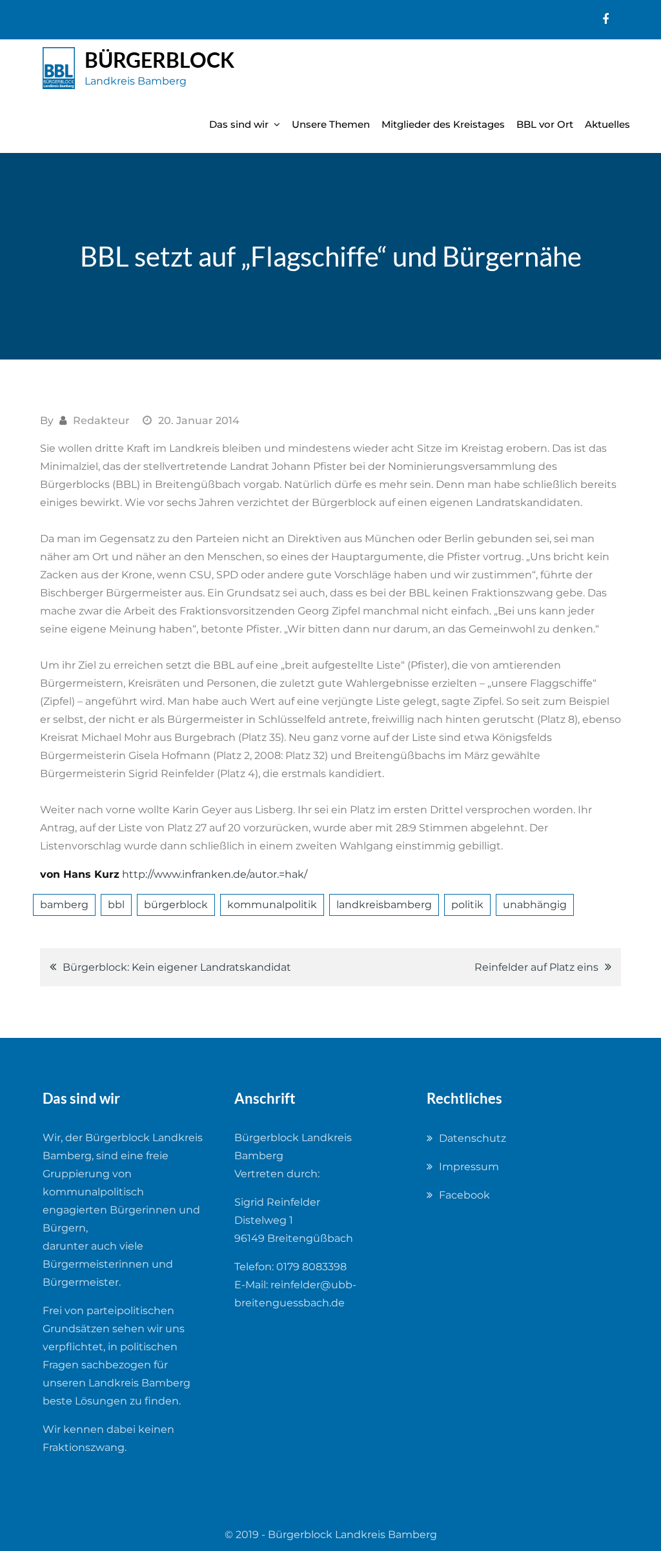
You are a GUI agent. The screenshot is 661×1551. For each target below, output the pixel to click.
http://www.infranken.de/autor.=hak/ (214, 874)
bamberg (64, 904)
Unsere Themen (331, 124)
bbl (116, 904)
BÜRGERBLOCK (159, 59)
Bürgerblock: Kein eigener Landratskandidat (177, 967)
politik (467, 904)
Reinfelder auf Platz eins (536, 967)
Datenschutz (472, 1138)
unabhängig (535, 904)
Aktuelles (607, 124)
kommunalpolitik (272, 904)
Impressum (469, 1167)
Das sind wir (239, 124)
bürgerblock (176, 904)
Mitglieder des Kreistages (443, 124)
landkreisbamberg (384, 904)
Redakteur (101, 420)
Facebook (464, 1195)
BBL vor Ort (544, 124)
